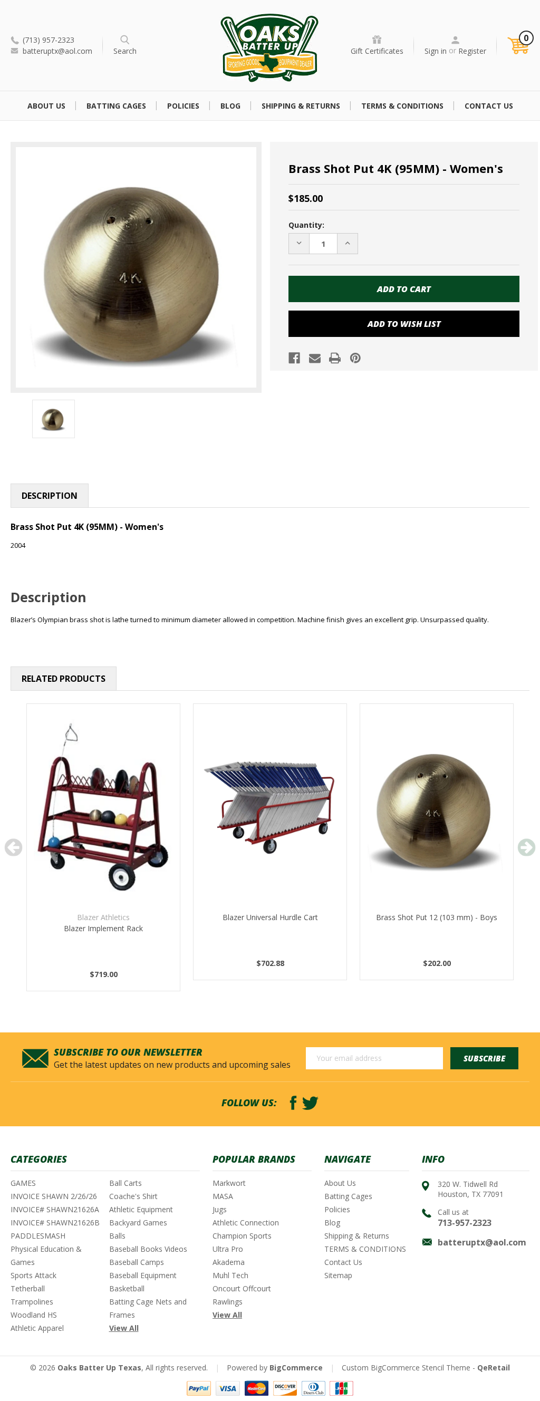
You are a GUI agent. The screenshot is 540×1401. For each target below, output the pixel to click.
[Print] (335, 358)
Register (472, 51)
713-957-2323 (464, 1223)
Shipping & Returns (301, 106)
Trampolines (32, 1302)
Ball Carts (125, 1183)
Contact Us (489, 106)
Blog (230, 106)
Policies (183, 106)
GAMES (23, 1183)
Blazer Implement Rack (103, 928)
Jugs (220, 1209)
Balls (117, 1236)
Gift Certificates (377, 51)
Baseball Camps (136, 1262)
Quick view (103, 793)
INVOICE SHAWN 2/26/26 (54, 1196)
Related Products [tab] (63, 678)
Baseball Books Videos (148, 1249)
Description (50, 495)
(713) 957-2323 (48, 40)
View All (124, 1328)
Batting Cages (116, 106)
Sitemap (338, 1275)
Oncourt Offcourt (242, 1288)
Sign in (436, 51)
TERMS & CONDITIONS (402, 106)
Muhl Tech (230, 1275)
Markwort (229, 1183)
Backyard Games (138, 1223)
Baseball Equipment (143, 1275)
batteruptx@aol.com (57, 51)
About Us (46, 106)
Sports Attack (33, 1275)
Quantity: (306, 225)
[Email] (315, 358)
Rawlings (228, 1302)
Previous (13, 847)
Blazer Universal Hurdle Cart (270, 917)
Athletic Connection (246, 1223)
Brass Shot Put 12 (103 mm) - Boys (436, 917)
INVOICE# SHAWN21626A (55, 1209)
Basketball (126, 1288)
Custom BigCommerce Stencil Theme (406, 1368)
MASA (223, 1196)
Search (125, 51)
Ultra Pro (228, 1249)
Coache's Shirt (133, 1196)
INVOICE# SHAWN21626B (55, 1223)
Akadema (229, 1262)
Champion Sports (242, 1236)
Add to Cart (103, 820)
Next (526, 847)
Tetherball (28, 1288)
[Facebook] (294, 358)
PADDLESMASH (38, 1236)
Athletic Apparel (37, 1328)
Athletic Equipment (141, 1209)
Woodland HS (34, 1315)
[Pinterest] (355, 358)
